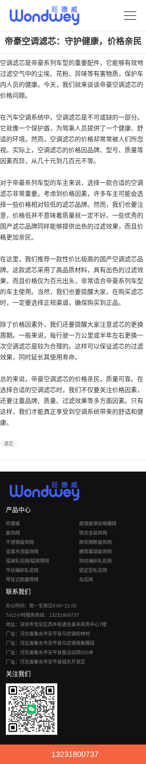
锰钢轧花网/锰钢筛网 (27, 561)
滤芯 (8, 444)
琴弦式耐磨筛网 (22, 580)
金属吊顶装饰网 (22, 552)
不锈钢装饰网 (20, 542)
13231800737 (75, 754)
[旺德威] (44, 15)
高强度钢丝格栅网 (97, 523)
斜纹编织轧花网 (95, 561)
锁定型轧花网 (93, 570)
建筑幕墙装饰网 (95, 552)
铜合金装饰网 (93, 533)
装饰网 (13, 533)
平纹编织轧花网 (22, 570)
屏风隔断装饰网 (95, 542)
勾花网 (86, 580)
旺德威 (13, 523)
